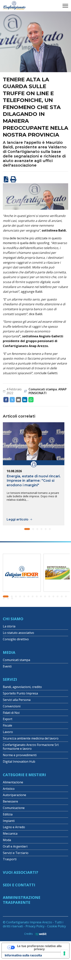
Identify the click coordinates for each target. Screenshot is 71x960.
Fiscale (7, 725)
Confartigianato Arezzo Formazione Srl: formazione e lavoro (31, 747)
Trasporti (9, 859)
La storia (9, 626)
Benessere (10, 801)
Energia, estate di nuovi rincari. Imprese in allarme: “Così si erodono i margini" (34, 480)
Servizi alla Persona (16, 700)
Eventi (7, 666)
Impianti (9, 821)
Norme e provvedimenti (20, 755)
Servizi (10, 679)
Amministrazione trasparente (21, 900)
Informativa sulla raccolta (23, 955)
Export (7, 719)
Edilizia (7, 814)
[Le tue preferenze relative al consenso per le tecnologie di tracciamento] (64, 953)
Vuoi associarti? (20, 872)
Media (9, 652)
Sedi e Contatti (19, 884)
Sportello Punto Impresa (20, 693)
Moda (7, 840)
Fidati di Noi (11, 713)
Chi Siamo (13, 618)
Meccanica (10, 833)
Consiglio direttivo (16, 639)
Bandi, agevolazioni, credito (22, 687)
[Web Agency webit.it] (40, 934)
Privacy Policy (35, 926)
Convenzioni (11, 706)
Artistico (9, 789)
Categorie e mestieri (24, 774)
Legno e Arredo (14, 827)
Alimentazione (13, 782)
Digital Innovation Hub (19, 761)
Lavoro (8, 732)
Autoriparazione (14, 795)
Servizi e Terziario (15, 853)
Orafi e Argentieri (15, 846)
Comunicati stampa (43, 389)
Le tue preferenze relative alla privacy (39, 947)
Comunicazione (14, 808)
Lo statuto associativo (18, 633)
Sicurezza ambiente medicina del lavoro (31, 738)
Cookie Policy (56, 926)
